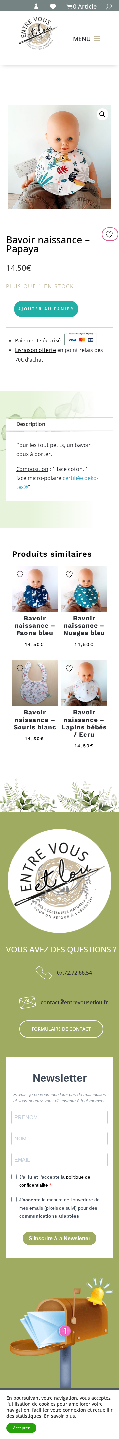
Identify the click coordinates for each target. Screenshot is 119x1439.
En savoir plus (59, 1416)
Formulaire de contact (61, 1029)
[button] (102, 114)
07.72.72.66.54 (74, 972)
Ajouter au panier (46, 309)
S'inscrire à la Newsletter (59, 1238)
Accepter (21, 1428)
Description (30, 424)
